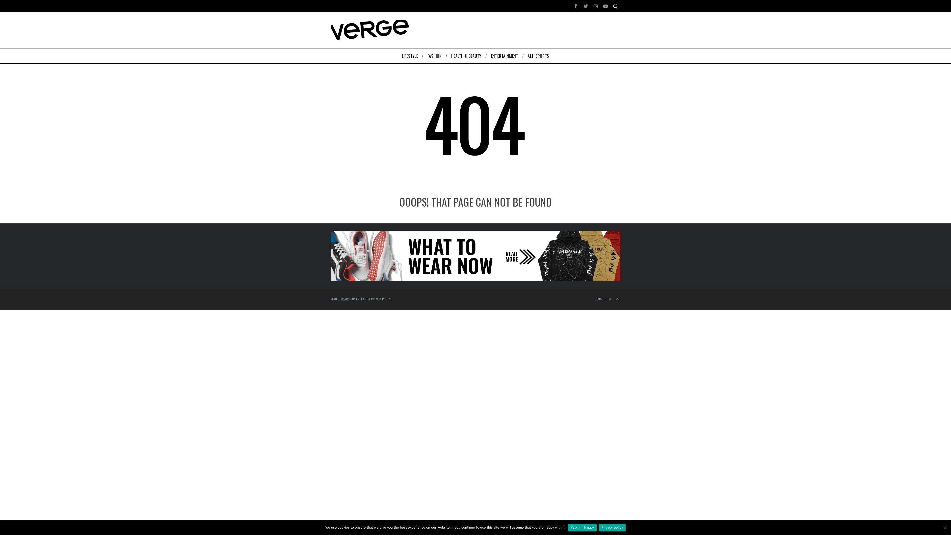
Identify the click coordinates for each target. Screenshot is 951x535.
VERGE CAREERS (340, 299)
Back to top (604, 299)
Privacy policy (612, 527)
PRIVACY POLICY (381, 299)
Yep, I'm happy (582, 527)
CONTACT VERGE (360, 299)
